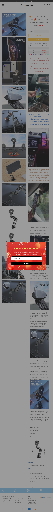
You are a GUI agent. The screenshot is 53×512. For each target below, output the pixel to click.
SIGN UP (26, 263)
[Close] (44, 243)
